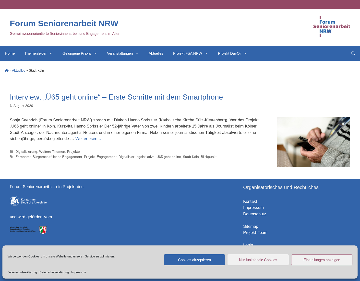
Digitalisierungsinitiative (137, 157)
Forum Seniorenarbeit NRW (64, 23)
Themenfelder (35, 53)
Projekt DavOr (229, 53)
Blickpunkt (208, 157)
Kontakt (250, 201)
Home (10, 53)
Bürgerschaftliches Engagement (57, 157)
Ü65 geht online (168, 157)
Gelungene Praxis (76, 53)
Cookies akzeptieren (194, 260)
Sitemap (250, 226)
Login (248, 245)
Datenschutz (254, 214)
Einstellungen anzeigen (321, 260)
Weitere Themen (52, 151)
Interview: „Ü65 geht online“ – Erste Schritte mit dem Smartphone (116, 97)
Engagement (107, 157)
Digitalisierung (26, 151)
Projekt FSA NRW (187, 53)
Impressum (78, 272)
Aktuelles (156, 53)
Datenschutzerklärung (22, 272)
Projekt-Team (255, 232)
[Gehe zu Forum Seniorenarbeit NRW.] (7, 70)
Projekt (89, 157)
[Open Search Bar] (353, 53)
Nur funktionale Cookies (258, 260)
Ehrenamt (23, 157)
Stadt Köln (191, 157)
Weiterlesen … (89, 138)
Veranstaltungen (120, 53)
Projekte (73, 151)
